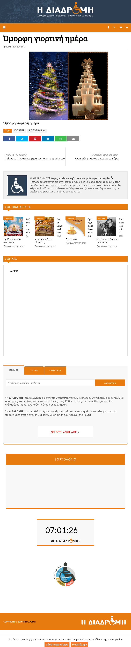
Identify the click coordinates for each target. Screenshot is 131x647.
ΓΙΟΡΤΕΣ (19, 130)
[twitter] (114, 27)
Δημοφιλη (55, 370)
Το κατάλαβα (79, 644)
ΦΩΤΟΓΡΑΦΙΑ (36, 130)
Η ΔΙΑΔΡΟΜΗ (29, 621)
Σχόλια (34, 370)
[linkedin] (127, 27)
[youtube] (121, 27)
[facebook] (108, 27)
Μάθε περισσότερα (57, 644)
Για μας (13, 369)
